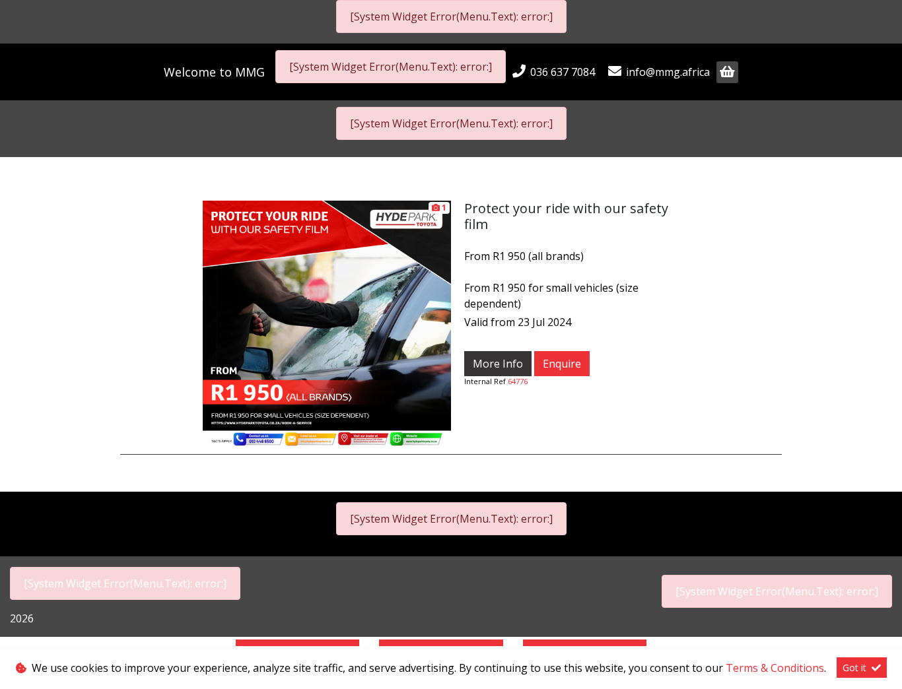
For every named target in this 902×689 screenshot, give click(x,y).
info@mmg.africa (668, 72)
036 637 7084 (562, 72)
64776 (518, 381)
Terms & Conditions (775, 668)
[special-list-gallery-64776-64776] (327, 323)
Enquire (562, 363)
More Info (498, 363)
